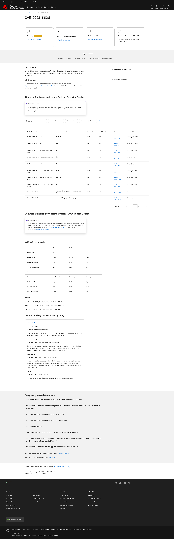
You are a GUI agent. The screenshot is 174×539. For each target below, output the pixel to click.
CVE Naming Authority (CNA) (56, 227)
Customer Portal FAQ (39, 498)
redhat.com (91, 495)
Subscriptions (6, 2)
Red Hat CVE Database (31, 13)
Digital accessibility (53, 535)
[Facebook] (125, 484)
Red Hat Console (26, 2)
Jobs (23, 529)
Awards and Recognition (67, 505)
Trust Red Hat (64, 495)
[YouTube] (120, 484)
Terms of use (27, 535)
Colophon (63, 508)
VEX (26, 23)
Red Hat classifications (42, 229)
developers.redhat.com (94, 498)
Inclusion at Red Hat (65, 529)
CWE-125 (30, 323)
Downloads (16, 2)
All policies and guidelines (39, 535)
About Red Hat (16, 529)
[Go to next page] (143, 206)
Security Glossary (63, 454)
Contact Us (36, 495)
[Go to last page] (147, 206)
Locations (35, 529)
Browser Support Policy (67, 498)
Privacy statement (17, 535)
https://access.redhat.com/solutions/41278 (38, 86)
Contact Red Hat (44, 529)
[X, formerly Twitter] (129, 484)
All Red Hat (163, 8)
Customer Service (11, 505)
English (156, 8)
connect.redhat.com (93, 502)
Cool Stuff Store (77, 529)
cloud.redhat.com (93, 505)
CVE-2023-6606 (45, 13)
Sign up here (52, 457)
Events (28, 529)
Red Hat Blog (54, 529)
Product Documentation (13, 508)
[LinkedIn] (116, 484)
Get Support (36, 2)
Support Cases (10, 502)
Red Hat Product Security (62, 467)
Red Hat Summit (87, 529)
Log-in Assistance (38, 502)
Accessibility (63, 502)
